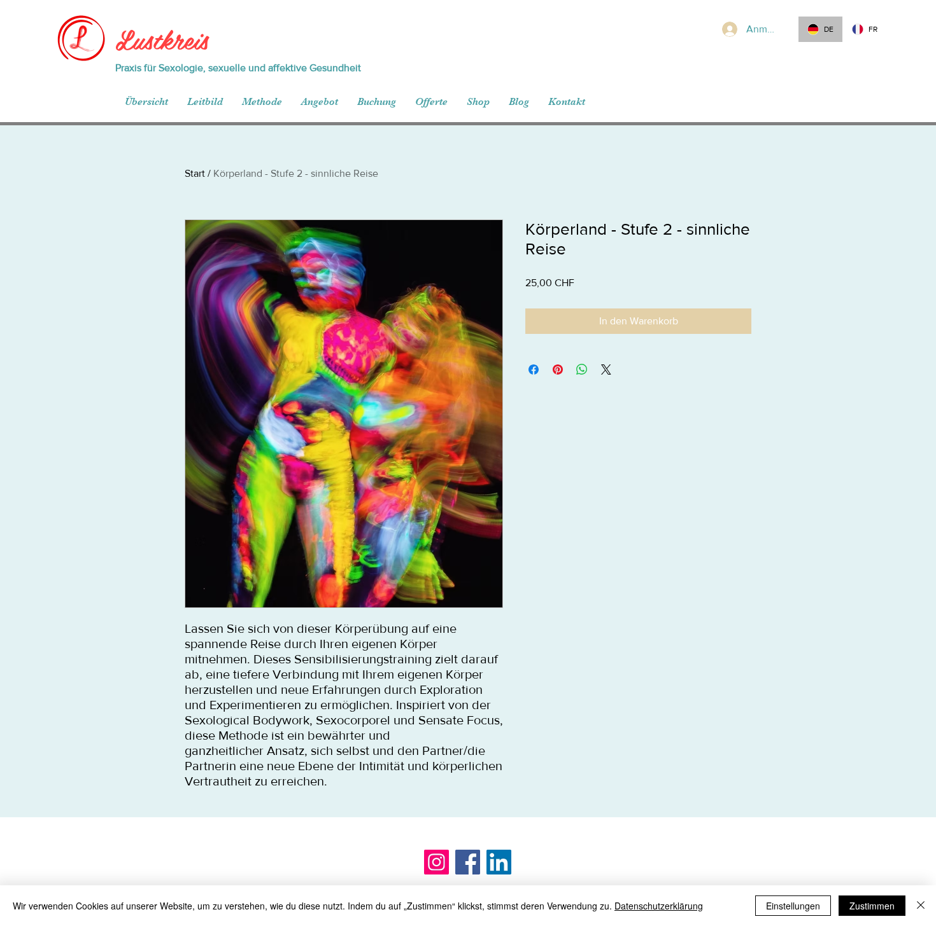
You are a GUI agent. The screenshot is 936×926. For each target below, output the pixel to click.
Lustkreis (161, 38)
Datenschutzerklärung (658, 905)
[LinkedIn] (498, 862)
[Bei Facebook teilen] (533, 369)
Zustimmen (872, 905)
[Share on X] (606, 369)
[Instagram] (436, 862)
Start (195, 173)
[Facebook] (467, 862)
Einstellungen (793, 905)
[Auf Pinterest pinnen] (557, 369)
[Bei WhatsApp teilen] (582, 369)
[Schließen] (920, 905)
